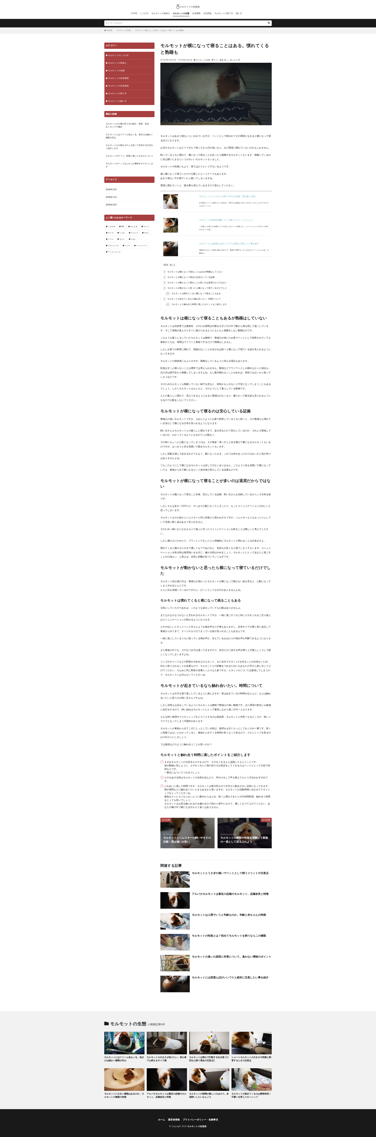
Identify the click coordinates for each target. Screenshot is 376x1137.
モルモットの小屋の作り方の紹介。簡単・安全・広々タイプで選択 (128, 125)
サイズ (110, 233)
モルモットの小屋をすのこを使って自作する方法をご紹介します (129, 146)
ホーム (161, 1120)
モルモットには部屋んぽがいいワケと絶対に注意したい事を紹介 (229, 244)
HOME (134, 13)
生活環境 (196, 13)
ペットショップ (114, 252)
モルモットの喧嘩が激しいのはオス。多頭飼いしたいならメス (209, 1095)
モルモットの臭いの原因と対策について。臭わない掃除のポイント (231, 956)
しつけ (122, 233)
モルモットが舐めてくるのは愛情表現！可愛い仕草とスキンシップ (251, 1095)
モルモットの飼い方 (117, 101)
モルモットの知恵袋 (197, 1126)
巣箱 (221, 60)
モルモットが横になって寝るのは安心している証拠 (189, 277)
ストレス (134, 233)
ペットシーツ (141, 245)
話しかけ (233, 60)
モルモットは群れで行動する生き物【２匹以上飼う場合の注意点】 (209, 1059)
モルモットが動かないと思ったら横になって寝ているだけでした (195, 288)
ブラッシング (113, 245)
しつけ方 (144, 13)
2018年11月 (111, 197)
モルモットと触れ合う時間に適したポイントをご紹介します (196, 304)
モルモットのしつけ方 (118, 55)
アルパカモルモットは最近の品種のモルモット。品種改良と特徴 (230, 894)
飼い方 (239, 13)
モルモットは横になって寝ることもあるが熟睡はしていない (193, 272)
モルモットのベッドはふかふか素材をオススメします (129, 165)
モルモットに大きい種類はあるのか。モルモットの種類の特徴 (124, 1095)
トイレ (110, 239)
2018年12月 (111, 190)
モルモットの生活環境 (118, 78)
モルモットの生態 (181, 13)
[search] (269, 23)
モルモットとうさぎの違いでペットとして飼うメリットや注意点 (230, 873)
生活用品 (207, 13)
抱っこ (226, 60)
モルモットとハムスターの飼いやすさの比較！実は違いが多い (228, 196)
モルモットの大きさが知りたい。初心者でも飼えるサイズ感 (166, 1059)
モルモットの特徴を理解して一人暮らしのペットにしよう (226, 220)
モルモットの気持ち (160, 13)
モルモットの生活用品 (118, 86)
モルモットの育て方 (224, 13)
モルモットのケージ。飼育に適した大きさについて (129, 156)
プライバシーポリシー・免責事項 (200, 1120)
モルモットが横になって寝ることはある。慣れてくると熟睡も (159, 30)
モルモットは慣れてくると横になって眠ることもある (193, 294)
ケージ (146, 226)
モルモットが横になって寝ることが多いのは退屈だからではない (195, 283)
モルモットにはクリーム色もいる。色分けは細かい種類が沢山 (129, 136)
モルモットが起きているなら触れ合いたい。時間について (192, 299)
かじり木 (133, 226)
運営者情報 (174, 1120)
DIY (122, 226)
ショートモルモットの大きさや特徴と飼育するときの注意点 (251, 1059)
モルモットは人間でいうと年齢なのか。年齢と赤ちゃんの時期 (229, 915)
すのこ (147, 233)
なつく (216, 60)
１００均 (111, 226)
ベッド (127, 245)
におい (133, 239)
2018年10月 (111, 205)
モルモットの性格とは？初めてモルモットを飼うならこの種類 (229, 935)
